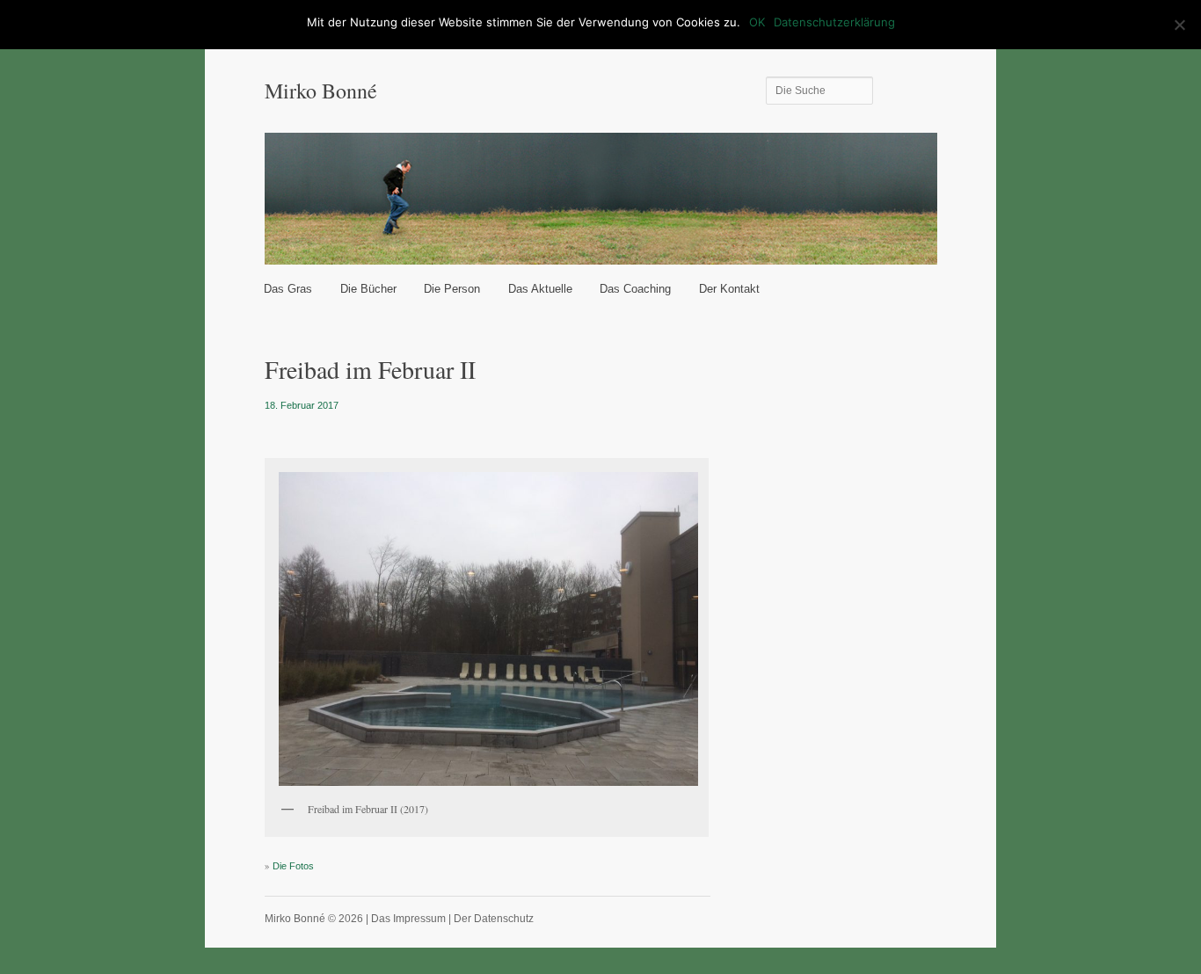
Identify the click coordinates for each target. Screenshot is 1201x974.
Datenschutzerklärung (834, 22)
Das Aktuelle (540, 288)
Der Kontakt (729, 288)
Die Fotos (293, 866)
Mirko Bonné (321, 90)
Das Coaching (635, 288)
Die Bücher (368, 288)
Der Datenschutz (494, 918)
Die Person (452, 288)
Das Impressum (408, 918)
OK (757, 22)
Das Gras (288, 288)
